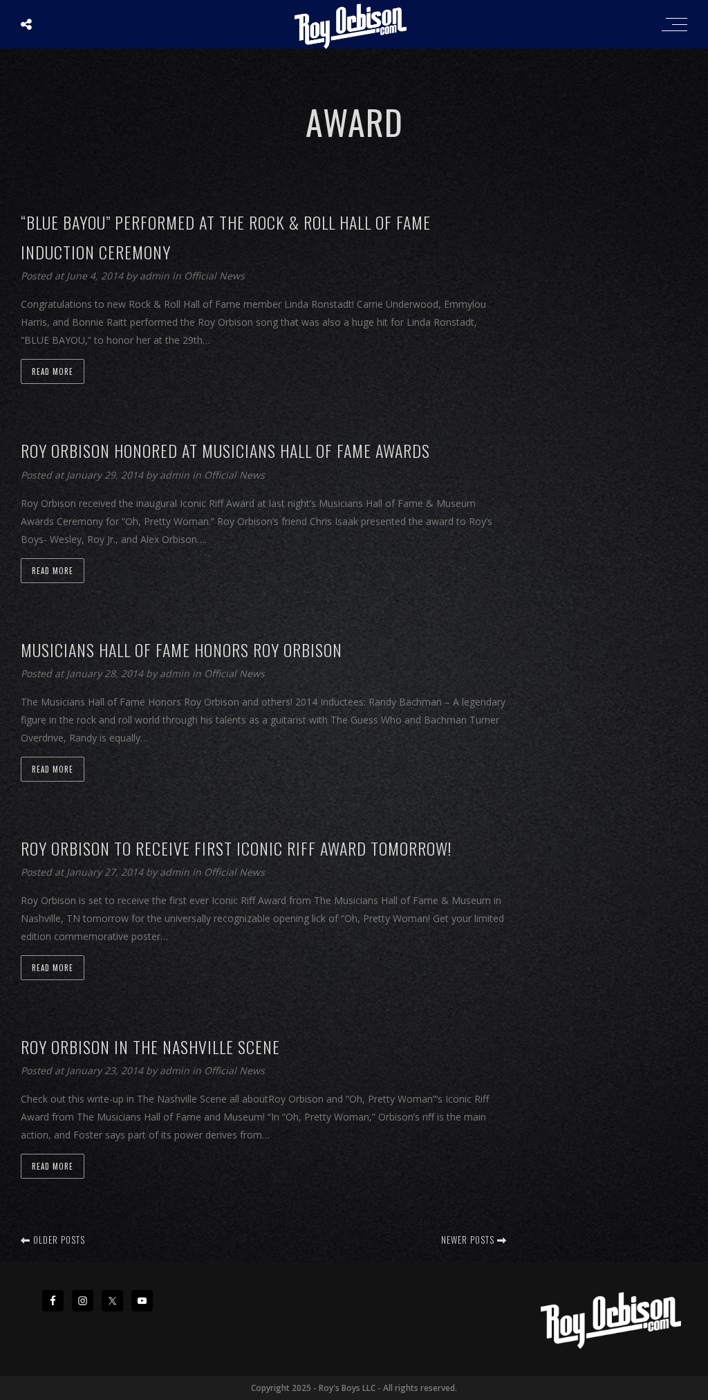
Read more (52, 371)
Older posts (57, 1239)
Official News (214, 275)
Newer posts (469, 1239)
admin (156, 275)
